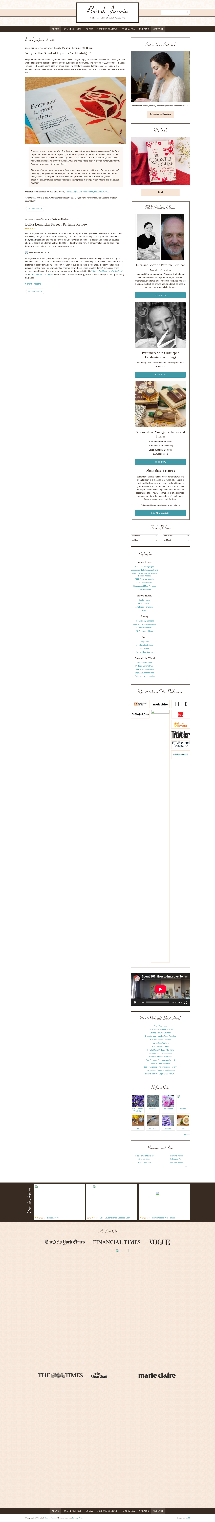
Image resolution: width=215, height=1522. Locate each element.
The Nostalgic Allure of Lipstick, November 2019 (87, 192)
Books (89, 29)
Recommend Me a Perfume (144, 586)
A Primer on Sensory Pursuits (100, 12)
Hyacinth (168, 1128)
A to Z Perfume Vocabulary (138, 1110)
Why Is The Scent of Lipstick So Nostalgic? (58, 53)
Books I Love (144, 600)
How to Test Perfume (160, 1043)
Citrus (183, 1128)
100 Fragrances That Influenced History (160, 1067)
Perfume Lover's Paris (144, 666)
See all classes (160, 513)
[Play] (135, 1002)
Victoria (48, 48)
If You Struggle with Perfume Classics (160, 1036)
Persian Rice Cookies (144, 652)
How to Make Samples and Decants (160, 1070)
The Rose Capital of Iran (144, 669)
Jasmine (183, 1109)
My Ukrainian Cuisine (144, 645)
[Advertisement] (176, 601)
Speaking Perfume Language (160, 1053)
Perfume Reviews (107, 29)
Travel (144, 610)
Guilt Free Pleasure (144, 583)
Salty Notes (152, 1128)
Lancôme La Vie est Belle (41, 274)
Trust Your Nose (160, 1026)
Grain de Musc (144, 1159)
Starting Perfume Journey (160, 1033)
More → (187, 1134)
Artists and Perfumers (144, 607)
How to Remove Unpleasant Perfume (160, 1074)
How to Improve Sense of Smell (160, 1029)
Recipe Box (144, 642)
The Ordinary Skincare (144, 621)
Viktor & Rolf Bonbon (100, 271)
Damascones (168, 1109)
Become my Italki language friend (144, 570)
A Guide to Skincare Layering (144, 624)
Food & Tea (128, 29)
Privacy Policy (77, 1518)
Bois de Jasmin (50, 1518)
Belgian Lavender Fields (144, 673)
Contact (158, 29)
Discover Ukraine (144, 663)
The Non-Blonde (176, 1163)
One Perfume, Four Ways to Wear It (160, 1060)
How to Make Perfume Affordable (160, 1050)
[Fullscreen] (185, 1002)
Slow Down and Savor (160, 1046)
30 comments (35, 208)
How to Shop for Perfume (160, 1040)
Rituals (89, 48)
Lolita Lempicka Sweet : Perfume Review (56, 224)
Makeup (66, 48)
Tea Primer (144, 649)
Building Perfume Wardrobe (160, 1057)
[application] (160, 989)
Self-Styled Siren (176, 1159)
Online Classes (72, 29)
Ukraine (144, 29)
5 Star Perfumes (144, 589)
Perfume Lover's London (145, 676)
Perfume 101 (78, 48)
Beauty (57, 48)
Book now (160, 295)
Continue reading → (34, 284)
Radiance (153, 1109)
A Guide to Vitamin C (144, 628)
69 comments (35, 291)
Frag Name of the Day (144, 1156)
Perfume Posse (176, 1156)
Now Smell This (144, 1163)
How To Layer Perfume (160, 1064)
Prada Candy (117, 271)
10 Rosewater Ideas (144, 631)
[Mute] (180, 1002)
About (55, 29)
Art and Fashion (144, 604)
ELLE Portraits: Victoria (144, 579)
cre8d (187, 1518)
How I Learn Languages (144, 567)
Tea (137, 1128)
